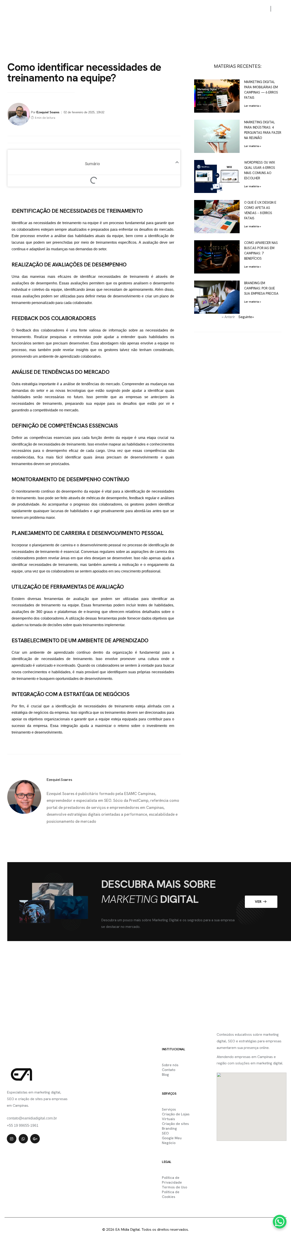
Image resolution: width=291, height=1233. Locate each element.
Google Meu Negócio (172, 1140)
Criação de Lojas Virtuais (176, 1116)
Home (71, 9)
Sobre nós (186, 9)
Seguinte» (246, 316)
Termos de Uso (174, 1187)
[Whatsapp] (23, 1139)
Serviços (119, 9)
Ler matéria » (252, 106)
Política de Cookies (170, 1194)
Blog (233, 9)
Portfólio (94, 9)
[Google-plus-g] (35, 1139)
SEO (165, 1133)
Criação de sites (175, 1123)
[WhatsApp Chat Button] (279, 1221)
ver (258, 901)
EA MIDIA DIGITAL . (136, 1220)
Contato (212, 9)
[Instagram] (11, 1139)
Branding (169, 1128)
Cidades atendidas (152, 9)
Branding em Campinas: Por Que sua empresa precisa (261, 288)
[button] (177, 162)
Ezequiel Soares (47, 112)
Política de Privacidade (172, 1180)
